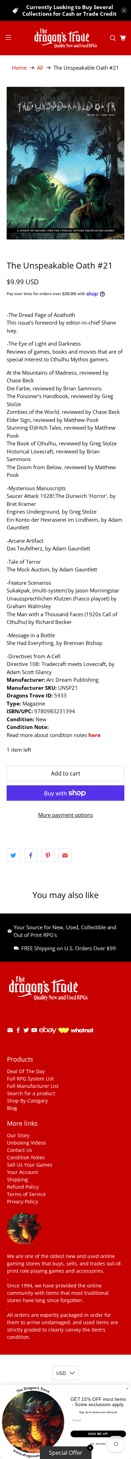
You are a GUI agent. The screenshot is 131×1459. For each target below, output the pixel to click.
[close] (124, 10)
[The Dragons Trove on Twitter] (26, 1031)
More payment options (65, 814)
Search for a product (31, 1093)
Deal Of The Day (26, 1071)
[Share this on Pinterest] (47, 855)
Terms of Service (26, 1194)
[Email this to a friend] (65, 855)
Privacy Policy (22, 1201)
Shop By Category (27, 1100)
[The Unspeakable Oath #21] (65, 163)
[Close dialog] (127, 1389)
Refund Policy (23, 1186)
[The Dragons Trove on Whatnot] (75, 1031)
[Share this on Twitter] (13, 855)
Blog (12, 1108)
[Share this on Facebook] (30, 855)
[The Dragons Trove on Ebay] (48, 1037)
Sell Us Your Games (29, 1164)
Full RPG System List (30, 1078)
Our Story (18, 1135)
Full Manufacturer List (33, 1086)
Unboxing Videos (26, 1142)
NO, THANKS (98, 1444)
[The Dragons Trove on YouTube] (34, 1031)
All (40, 67)
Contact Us (19, 1150)
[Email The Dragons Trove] (10, 1031)
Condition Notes (26, 1157)
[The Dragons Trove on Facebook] (18, 1031)
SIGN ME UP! (98, 1433)
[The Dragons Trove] (66, 38)
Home (19, 67)
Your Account (22, 1172)
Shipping (17, 1179)
